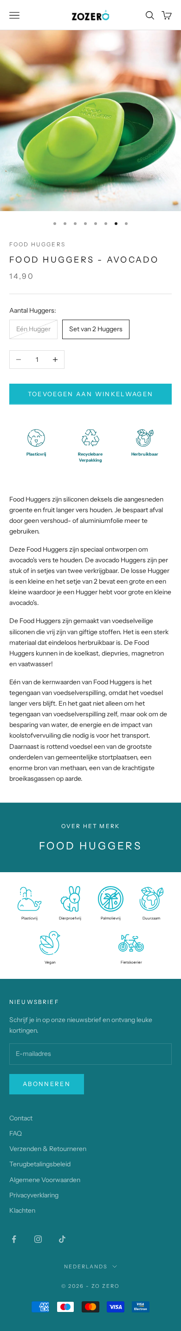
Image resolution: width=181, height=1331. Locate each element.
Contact (20, 1118)
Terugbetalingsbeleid (40, 1164)
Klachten (22, 1210)
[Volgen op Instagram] (38, 1239)
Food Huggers (37, 244)
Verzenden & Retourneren (47, 1149)
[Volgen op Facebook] (14, 1239)
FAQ (15, 1133)
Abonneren (47, 1083)
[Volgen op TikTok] (62, 1239)
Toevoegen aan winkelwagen (91, 394)
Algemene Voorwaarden (44, 1180)
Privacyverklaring (33, 1195)
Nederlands (86, 1266)
